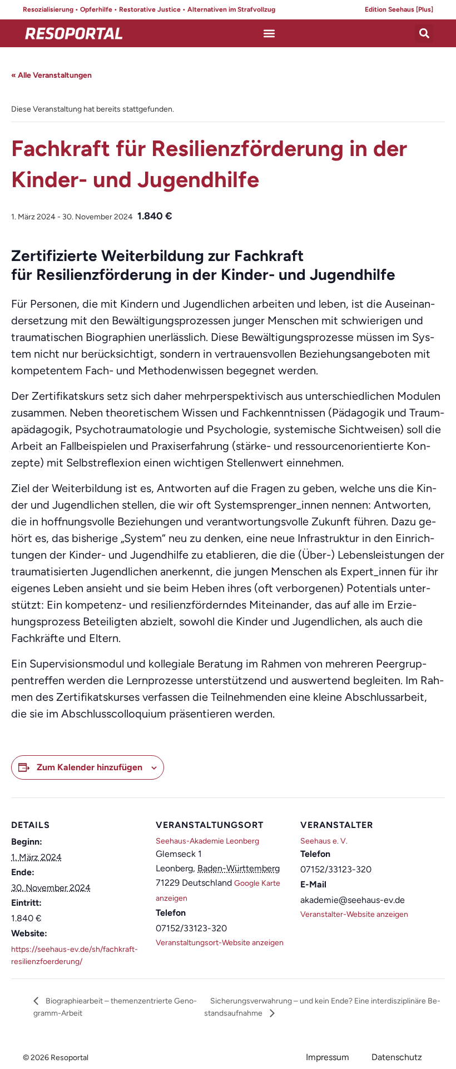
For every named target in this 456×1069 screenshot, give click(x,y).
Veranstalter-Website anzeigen (354, 914)
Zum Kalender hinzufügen (89, 767)
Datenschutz (396, 1057)
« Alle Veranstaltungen (51, 75)
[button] (269, 33)
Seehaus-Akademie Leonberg (207, 841)
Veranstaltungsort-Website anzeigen (220, 942)
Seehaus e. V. (324, 841)
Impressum (327, 1057)
